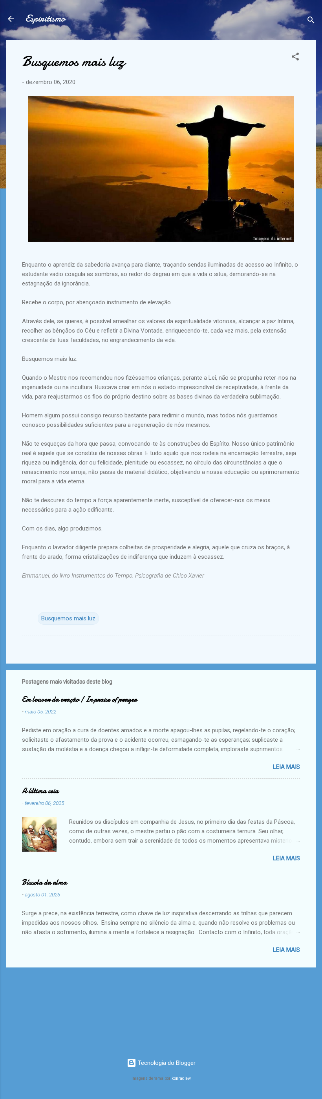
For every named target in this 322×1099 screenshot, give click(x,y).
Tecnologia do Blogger (166, 1062)
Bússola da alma (44, 882)
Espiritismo (45, 18)
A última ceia (40, 791)
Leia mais (286, 766)
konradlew (181, 1078)
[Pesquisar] (311, 21)
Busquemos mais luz (68, 618)
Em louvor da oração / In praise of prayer (79, 699)
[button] (295, 58)
